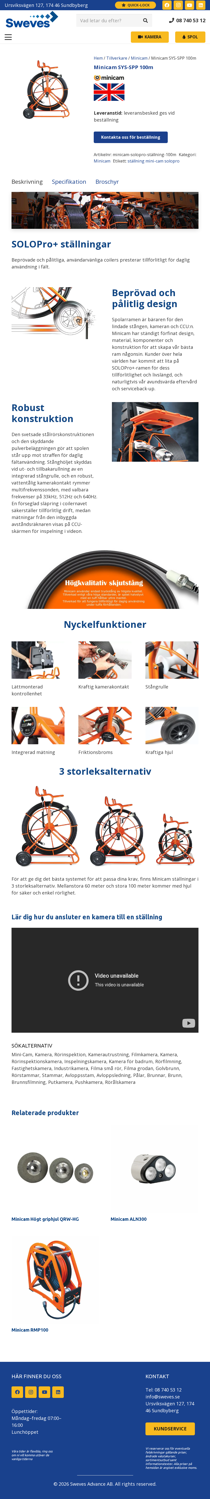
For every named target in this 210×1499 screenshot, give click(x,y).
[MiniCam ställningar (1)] (38, 725)
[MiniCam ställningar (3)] (104, 725)
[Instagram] (178, 5)
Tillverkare (116, 58)
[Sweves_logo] (32, 20)
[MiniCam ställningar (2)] (104, 660)
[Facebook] (167, 5)
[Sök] (145, 20)
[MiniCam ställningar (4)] (171, 725)
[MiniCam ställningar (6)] (38, 660)
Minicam (139, 58)
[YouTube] (189, 5)
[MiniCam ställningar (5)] (171, 660)
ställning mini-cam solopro (154, 161)
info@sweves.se (162, 1397)
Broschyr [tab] (107, 182)
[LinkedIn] (200, 5)
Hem (98, 58)
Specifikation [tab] (69, 182)
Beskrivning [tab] (27, 182)
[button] (8, 37)
